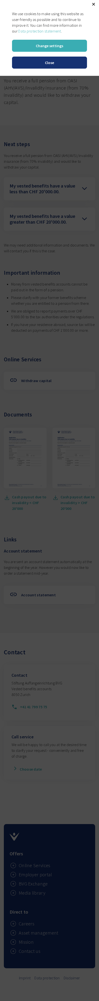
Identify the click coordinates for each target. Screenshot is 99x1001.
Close (49, 62)
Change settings (49, 45)
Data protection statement (39, 31)
